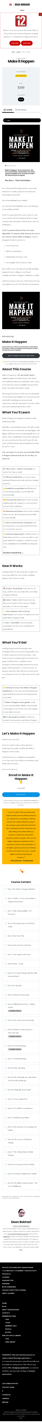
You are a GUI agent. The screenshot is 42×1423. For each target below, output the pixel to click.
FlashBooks (6, 1236)
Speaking (6, 1284)
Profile (8, 1329)
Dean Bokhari (21, 4)
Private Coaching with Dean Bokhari (17, 1268)
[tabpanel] (21, 495)
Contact (6, 1313)
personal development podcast (18, 1234)
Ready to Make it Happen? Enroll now (21, 356)
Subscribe (14, 43)
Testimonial (28, 861)
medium (5, 1402)
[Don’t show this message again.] (40, 14)
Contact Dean (8, 1387)
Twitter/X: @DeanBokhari (21, 1226)
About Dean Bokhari (10, 1310)
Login (8, 120)
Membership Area (9, 1316)
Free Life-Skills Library (11, 1336)
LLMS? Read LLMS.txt (21, 1410)
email (10, 364)
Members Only (11, 1326)
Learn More (27, 43)
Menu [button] (22, 10)
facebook (6, 1395)
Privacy (21, 1418)
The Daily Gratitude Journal (14, 1290)
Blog (4, 1306)
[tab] (8, 110)
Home (13, 52)
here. (21, 1250)
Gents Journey (8, 1293)
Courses (18, 52)
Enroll (21, 99)
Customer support (10, 1384)
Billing (8, 1332)
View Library (10, 1342)
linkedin (5, 1398)
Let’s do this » (21, 794)
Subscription (7, 1280)
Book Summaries (9, 1287)
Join (7, 1319)
